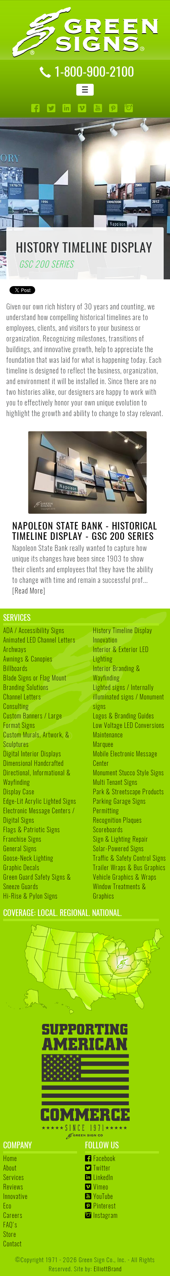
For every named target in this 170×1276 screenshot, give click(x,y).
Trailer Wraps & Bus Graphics (129, 867)
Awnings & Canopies (28, 658)
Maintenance (108, 734)
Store (9, 1234)
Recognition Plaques (117, 820)
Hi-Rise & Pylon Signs (30, 896)
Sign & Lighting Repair (120, 839)
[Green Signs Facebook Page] (36, 108)
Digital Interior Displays (32, 753)
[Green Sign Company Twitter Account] (52, 108)
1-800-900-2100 (94, 70)
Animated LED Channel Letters (39, 640)
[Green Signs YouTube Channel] (99, 108)
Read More (29, 590)
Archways (14, 649)
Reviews (13, 1186)
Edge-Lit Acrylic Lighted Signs (39, 801)
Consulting (16, 706)
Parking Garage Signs (119, 801)
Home (10, 1158)
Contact (12, 1243)
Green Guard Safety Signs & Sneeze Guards (37, 881)
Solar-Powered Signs (118, 848)
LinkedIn (103, 1177)
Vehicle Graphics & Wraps (125, 877)
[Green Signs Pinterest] (114, 108)
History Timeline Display (122, 630)
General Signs (20, 848)
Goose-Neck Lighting (28, 858)
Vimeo (100, 1186)
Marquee (103, 744)
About (10, 1167)
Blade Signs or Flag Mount (34, 677)
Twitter (102, 1167)
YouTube (103, 1196)
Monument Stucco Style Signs (128, 772)
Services (13, 1177)
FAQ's (10, 1224)
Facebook (104, 1158)
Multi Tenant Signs (115, 782)
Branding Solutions (26, 687)
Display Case (18, 791)
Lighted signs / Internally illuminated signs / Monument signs (128, 696)
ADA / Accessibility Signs (33, 630)
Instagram (105, 1215)
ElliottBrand (108, 1268)
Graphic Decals (21, 867)
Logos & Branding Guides (123, 715)
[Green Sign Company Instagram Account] (129, 108)
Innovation (105, 640)
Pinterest (104, 1205)
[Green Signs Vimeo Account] (83, 108)
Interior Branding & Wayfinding (116, 672)
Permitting (106, 810)
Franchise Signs (22, 839)
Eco (7, 1205)
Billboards (15, 668)
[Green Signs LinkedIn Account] (67, 108)
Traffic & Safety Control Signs (129, 858)
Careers (13, 1215)
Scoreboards (108, 829)
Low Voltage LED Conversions (128, 725)
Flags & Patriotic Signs (31, 829)
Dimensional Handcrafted (33, 763)
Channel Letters (22, 696)
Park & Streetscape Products (128, 791)
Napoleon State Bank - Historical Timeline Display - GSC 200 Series (84, 530)
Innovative (15, 1196)
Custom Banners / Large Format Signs (32, 720)
